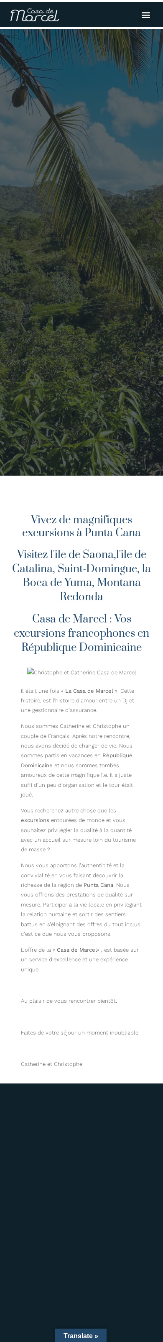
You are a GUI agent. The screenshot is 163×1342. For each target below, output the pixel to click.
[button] (146, 15)
